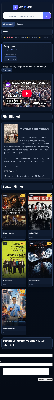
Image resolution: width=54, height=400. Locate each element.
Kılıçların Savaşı (8, 233)
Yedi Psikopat (7, 281)
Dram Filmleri (37, 158)
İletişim (20, 24)
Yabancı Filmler (37, 161)
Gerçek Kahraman (22, 37)
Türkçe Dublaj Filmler (20, 161)
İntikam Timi (33, 233)
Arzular (36, 37)
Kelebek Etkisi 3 (34, 281)
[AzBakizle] (27, 7)
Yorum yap (6, 70)
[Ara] (47, 15)
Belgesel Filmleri (15, 50)
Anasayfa (6, 50)
